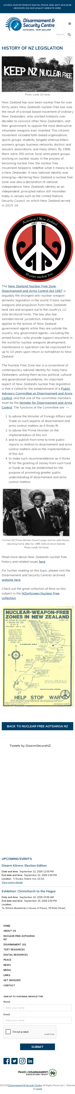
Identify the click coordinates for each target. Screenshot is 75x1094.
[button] (70, 24)
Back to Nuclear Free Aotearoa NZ (37, 726)
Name (6, 1001)
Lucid (39, 1088)
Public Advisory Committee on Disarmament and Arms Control (37, 393)
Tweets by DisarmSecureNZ (30, 746)
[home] (30, 24)
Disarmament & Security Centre (25, 1085)
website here (11, 580)
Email (6, 1014)
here (42, 562)
